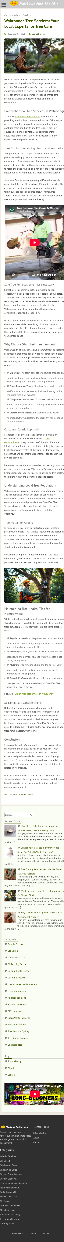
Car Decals (13, 950)
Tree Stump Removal (18, 1037)
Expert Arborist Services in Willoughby (34, 693)
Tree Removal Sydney (18, 1031)
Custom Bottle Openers (19, 970)
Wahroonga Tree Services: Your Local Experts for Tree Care (31, 23)
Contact (11, 1074)
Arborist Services (26, 794)
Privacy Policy (14, 1061)
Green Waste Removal (19, 1017)
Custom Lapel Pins (17, 977)
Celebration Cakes (17, 957)
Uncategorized (15, 1044)
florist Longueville (17, 997)
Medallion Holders (17, 1024)
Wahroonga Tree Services (27, 116)
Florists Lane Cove (17, 1004)
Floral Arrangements (18, 990)
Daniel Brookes (39, 34)
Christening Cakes (17, 964)
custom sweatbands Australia (22, 984)
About (11, 1067)
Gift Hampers (14, 1011)
